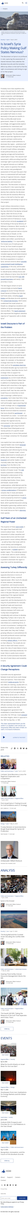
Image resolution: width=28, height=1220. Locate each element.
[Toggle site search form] (22, 3)
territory (4, 465)
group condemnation (9, 490)
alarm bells (19, 527)
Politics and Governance (7, 771)
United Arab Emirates (10, 301)
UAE (22, 470)
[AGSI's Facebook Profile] (5, 1185)
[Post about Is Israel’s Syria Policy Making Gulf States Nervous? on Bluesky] (23, 749)
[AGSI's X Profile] (2, 1185)
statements (4, 378)
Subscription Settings (7, 1207)
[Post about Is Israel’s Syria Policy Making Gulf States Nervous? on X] (18, 748)
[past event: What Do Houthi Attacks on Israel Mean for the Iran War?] (8, 1050)
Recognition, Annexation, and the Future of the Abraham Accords (13, 1153)
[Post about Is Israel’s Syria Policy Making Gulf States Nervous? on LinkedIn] (15, 748)
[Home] (14, 1171)
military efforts (12, 640)
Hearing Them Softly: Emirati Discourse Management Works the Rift (13, 976)
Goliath (15, 549)
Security (3, 39)
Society (11, 1117)
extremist (7, 426)
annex (24, 498)
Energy (3, 823)
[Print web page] (26, 749)
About (3, 1177)
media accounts (13, 682)
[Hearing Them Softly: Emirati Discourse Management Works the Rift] (14, 957)
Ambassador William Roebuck (13, 75)
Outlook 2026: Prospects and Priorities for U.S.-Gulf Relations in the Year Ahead (13, 1124)
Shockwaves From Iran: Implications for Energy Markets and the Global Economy (14, 1094)
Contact (3, 1180)
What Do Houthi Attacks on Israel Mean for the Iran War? (13, 1065)
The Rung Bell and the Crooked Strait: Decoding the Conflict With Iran (12, 937)
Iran (8, 931)
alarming (23, 510)
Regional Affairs (19, 798)
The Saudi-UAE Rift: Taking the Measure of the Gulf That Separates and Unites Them (14, 1015)
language (23, 445)
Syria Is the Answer (7, 901)
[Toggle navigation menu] (26, 3)
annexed (24, 715)
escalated (20, 221)
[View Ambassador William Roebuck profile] (3, 76)
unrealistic (4, 398)
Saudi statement (19, 311)
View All (7, 1029)
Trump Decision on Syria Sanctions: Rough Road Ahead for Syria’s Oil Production (13, 829)
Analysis (5, 9)
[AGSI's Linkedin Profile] (10, 1185)
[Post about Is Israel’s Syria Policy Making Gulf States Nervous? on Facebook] (21, 748)
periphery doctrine (19, 365)
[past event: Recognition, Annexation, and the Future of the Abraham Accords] (8, 1138)
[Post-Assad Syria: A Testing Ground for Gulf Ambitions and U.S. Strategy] (8, 791)
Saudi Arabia (4, 1117)
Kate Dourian (4, 834)
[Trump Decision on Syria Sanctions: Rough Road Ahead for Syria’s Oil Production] (8, 816)
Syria (8, 39)
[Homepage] (4, 3)
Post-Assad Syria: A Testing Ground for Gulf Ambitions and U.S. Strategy (14, 804)
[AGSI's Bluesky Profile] (16, 1185)
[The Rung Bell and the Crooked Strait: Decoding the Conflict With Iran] (14, 919)
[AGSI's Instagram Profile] (13, 1185)
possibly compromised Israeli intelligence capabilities (14, 264)
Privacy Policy (4, 1189)
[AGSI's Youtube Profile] (7, 1185)
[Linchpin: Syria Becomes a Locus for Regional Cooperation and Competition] (8, 764)
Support (10, 1177)
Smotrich (4, 460)
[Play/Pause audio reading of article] (4, 737)
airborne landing (6, 241)
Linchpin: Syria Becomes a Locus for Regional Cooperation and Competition (13, 776)
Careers (17, 1177)
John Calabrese (4, 808)
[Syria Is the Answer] (14, 884)
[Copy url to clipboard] (12, 749)
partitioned (18, 413)
